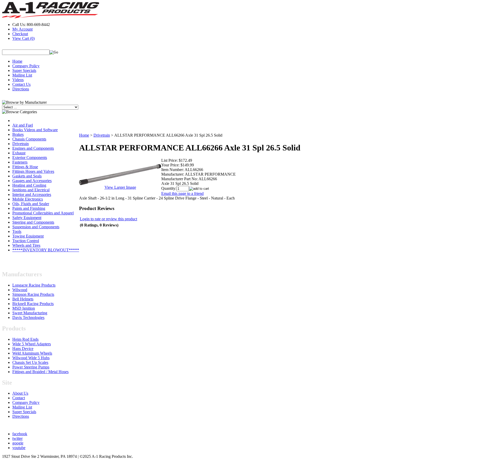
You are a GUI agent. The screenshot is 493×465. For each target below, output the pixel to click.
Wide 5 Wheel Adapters (31, 344)
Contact (18, 398)
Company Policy (26, 66)
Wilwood (19, 290)
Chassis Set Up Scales (30, 362)
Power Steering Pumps (30, 367)
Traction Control (25, 241)
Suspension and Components (35, 227)
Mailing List (22, 75)
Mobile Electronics (27, 199)
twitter (17, 438)
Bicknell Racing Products (33, 303)
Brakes (18, 134)
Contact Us (21, 84)
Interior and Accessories (31, 194)
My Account (22, 29)
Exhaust (18, 153)
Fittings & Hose (25, 167)
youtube (18, 447)
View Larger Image (120, 187)
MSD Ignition (23, 308)
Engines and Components (33, 148)
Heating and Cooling (29, 185)
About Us (20, 393)
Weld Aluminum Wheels (32, 353)
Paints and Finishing (28, 208)
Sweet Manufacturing (29, 313)
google (17, 443)
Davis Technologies (28, 317)
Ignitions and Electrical (31, 190)
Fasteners (19, 162)
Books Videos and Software (35, 130)
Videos (18, 80)
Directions (20, 89)
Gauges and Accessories (32, 180)
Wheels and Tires (26, 245)
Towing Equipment (28, 236)
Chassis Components (29, 139)
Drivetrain (20, 143)
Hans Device (22, 348)
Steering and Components (33, 222)
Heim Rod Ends (25, 339)
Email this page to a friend (182, 193)
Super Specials (24, 70)
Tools (16, 231)
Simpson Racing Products (33, 294)
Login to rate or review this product (108, 219)
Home (17, 61)
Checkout (20, 34)
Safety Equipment (26, 217)
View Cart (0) (23, 38)
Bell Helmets (22, 299)
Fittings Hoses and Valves (33, 171)
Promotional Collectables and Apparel (43, 213)
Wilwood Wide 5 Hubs (31, 358)
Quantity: (168, 188)
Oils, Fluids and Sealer (30, 204)
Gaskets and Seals (27, 176)
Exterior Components (29, 157)
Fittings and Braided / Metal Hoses (40, 371)
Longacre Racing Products (33, 285)
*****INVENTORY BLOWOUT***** (45, 250)
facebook (19, 434)
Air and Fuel (22, 125)
